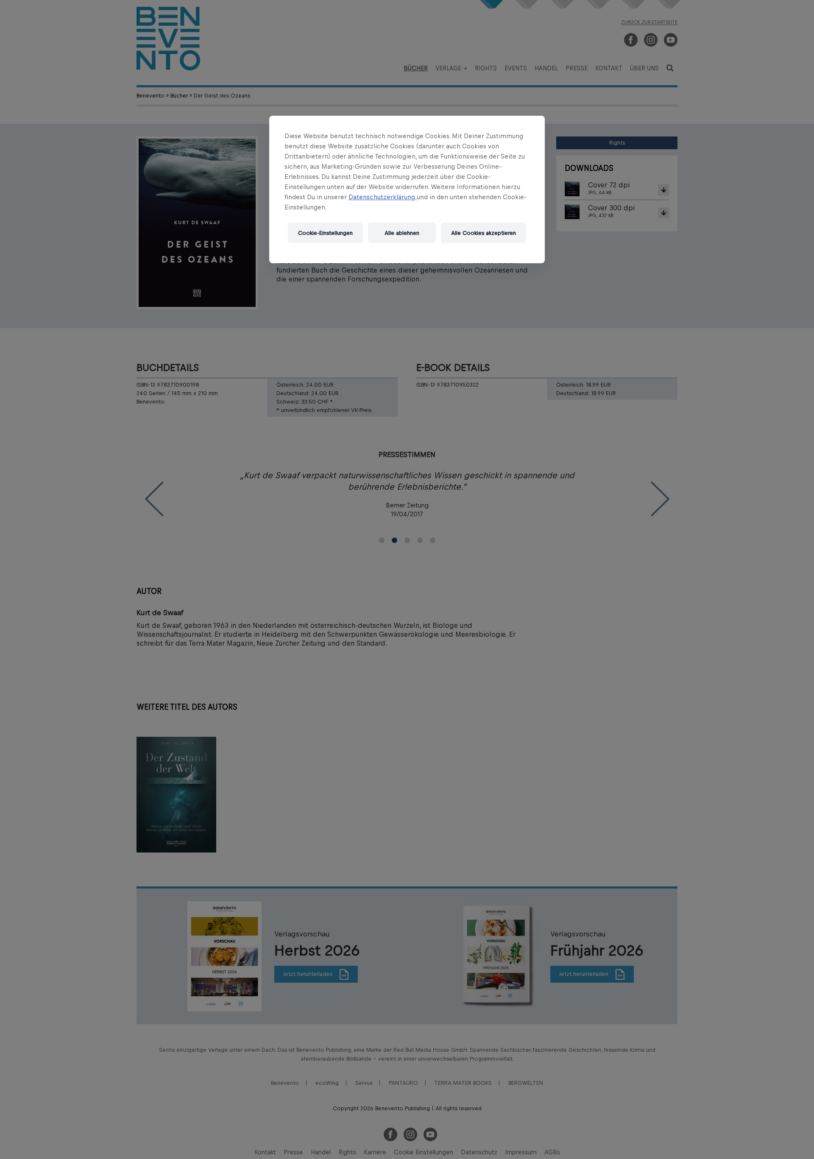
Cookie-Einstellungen (325, 233)
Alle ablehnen (402, 233)
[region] (407, 189)
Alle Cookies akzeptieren (483, 233)
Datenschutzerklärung (382, 197)
